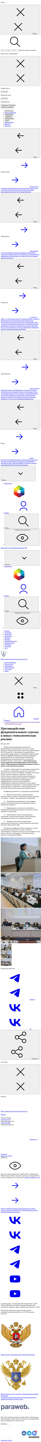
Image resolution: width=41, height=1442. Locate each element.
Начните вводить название (27, 50)
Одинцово (8, 644)
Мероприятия (9, 122)
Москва (7, 631)
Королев (7, 639)
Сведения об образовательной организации (15, 1397)
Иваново (7, 638)
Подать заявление (10, 112)
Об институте (9, 111)
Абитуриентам (9, 118)
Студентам (8, 116)
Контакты (8, 126)
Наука (7, 120)
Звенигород (8, 636)
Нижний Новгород (11, 641)
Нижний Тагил (9, 643)
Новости (7, 124)
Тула (6, 648)
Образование (9, 114)
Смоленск (8, 646)
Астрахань (8, 632)
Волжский (8, 634)
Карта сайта (19, 1399)
